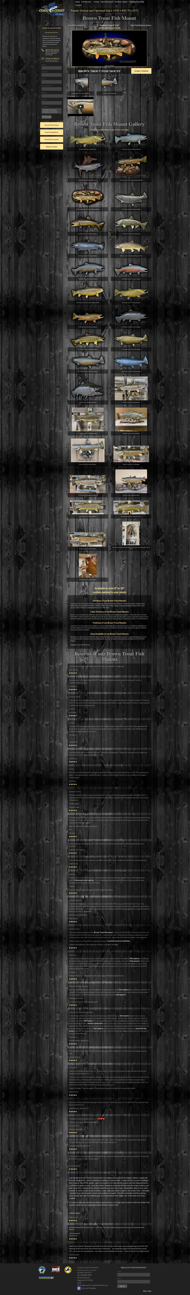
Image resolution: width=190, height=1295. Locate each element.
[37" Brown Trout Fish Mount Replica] (131, 340)
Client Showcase (106, 2)
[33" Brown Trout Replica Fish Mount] (88, 484)
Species (44, 93)
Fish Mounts (86, 2)
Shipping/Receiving (136, 2)
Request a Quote (51, 147)
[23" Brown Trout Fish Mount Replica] (131, 139)
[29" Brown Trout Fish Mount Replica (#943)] (88, 292)
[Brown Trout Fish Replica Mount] (131, 481)
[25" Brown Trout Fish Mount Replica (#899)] (131, 166)
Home (77, 2)
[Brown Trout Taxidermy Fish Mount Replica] (131, 419)
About (125, 2)
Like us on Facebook (88, 1288)
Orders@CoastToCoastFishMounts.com (92, 1285)
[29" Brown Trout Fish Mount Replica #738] (131, 247)
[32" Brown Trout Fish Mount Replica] (88, 339)
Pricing (96, 2)
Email (44, 78)
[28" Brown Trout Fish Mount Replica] (88, 246)
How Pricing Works (51, 132)
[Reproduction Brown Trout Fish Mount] (131, 507)
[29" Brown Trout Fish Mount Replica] (88, 269)
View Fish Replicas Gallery (141, 25)
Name (44, 64)
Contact (78, 5)
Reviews (118, 2)
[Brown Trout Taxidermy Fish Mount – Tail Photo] (109, 83)
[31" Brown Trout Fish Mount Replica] (131, 294)
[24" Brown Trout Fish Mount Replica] (88, 166)
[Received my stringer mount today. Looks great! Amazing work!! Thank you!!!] (131, 533)
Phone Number (47, 86)
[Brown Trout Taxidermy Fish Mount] (110, 48)
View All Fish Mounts (51, 125)
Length (44, 99)
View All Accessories (76, 25)
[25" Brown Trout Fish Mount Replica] (131, 199)
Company (45, 71)
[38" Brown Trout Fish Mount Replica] (131, 362)
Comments (45, 106)
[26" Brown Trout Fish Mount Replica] (88, 223)
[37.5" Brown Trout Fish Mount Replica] (88, 361)
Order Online (141, 70)
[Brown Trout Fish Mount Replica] (88, 141)
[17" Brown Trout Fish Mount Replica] (88, 419)
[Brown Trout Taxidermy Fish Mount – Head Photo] (80, 83)
